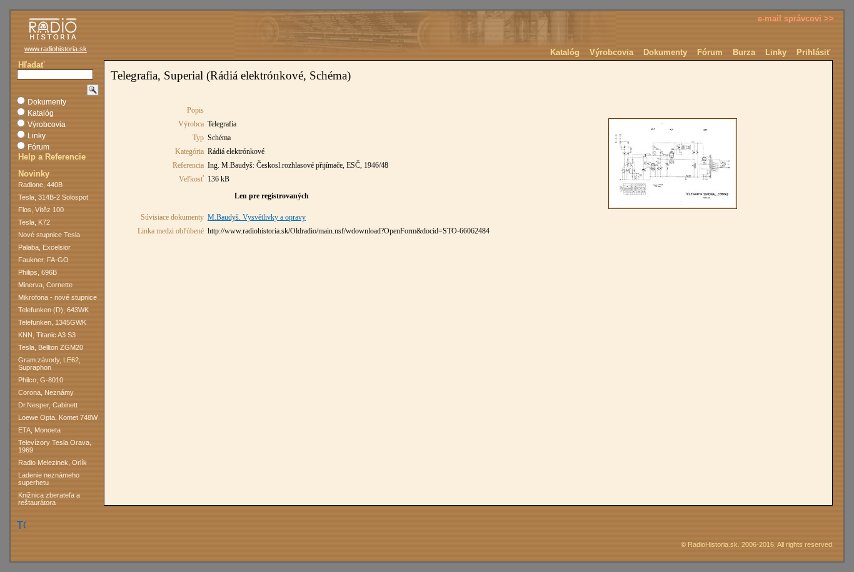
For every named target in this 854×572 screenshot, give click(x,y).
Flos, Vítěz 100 (41, 209)
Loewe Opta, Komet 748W (58, 417)
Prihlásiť (813, 52)
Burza (744, 52)
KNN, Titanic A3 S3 (47, 335)
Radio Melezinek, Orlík (52, 462)
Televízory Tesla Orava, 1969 (54, 446)
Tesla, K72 (34, 222)
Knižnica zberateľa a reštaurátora (49, 498)
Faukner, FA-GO (43, 259)
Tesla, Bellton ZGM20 (50, 347)
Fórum (710, 52)
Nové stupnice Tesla (49, 234)
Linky (775, 52)
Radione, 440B (40, 184)
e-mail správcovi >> (796, 18)
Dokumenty (665, 52)
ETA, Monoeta (39, 430)
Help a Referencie (52, 156)
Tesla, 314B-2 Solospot (53, 197)
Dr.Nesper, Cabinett (48, 405)
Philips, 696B (37, 272)
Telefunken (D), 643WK (53, 310)
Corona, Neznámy (46, 392)
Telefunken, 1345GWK (52, 322)
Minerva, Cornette (45, 285)
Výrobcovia (611, 52)
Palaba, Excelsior (44, 247)
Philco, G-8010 (40, 380)
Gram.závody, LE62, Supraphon (49, 363)
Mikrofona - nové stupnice (57, 297)
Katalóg (565, 52)
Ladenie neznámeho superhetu (48, 478)
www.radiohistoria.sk (55, 49)
